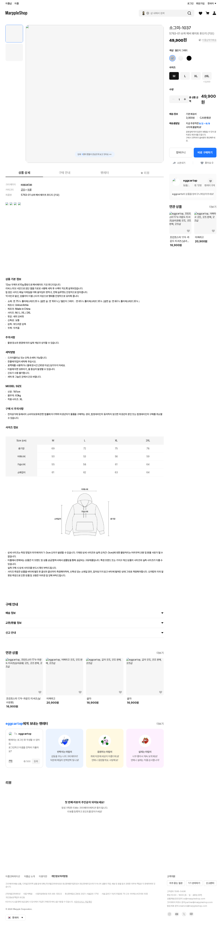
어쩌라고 (50, 698)
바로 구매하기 (205, 152)
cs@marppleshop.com (194, 898)
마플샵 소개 (29, 876)
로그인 (190, 3)
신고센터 (210, 883)
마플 (17, 3)
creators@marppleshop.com (193, 906)
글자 (89, 698)
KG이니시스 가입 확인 (83, 902)
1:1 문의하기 (194, 883)
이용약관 (43, 876)
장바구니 (181, 152)
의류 (29, 189)
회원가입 (200, 3)
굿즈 (23, 189)
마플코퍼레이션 (13, 876)
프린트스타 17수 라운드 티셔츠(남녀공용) (23, 700)
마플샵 (9, 3)
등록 (36, 761)
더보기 (160, 653)
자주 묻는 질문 (175, 883)
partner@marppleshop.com (198, 902)
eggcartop (26, 184)
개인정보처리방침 (59, 876)
